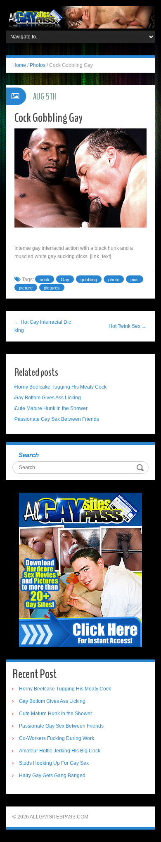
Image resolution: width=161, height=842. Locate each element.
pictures (52, 287)
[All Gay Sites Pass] (80, 17)
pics (134, 279)
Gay (65, 279)
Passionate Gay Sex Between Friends (56, 419)
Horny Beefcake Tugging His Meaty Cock (60, 387)
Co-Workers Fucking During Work (56, 738)
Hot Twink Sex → (128, 326)
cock (45, 279)
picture (26, 287)
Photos (37, 65)
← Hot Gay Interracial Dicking (42, 326)
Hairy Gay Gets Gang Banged (52, 775)
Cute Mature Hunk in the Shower (51, 408)
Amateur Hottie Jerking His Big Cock (59, 751)
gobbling (88, 279)
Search (29, 454)
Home (19, 65)
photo (113, 279)
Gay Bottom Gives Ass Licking (47, 398)
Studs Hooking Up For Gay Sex (54, 763)
